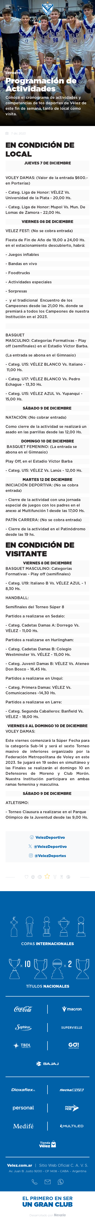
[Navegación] (8, 7)
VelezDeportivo (50, 837)
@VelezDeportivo (50, 847)
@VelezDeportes (50, 856)
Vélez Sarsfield (47, 8)
